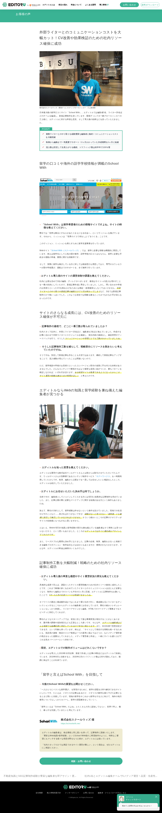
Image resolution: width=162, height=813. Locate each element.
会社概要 (39, 793)
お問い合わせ (129, 5)
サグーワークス (103, 476)
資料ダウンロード (150, 5)
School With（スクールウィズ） (65, 250)
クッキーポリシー (72, 793)
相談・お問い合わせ (81, 761)
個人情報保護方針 (54, 793)
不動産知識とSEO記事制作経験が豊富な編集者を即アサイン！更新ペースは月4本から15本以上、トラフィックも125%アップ (72, 776)
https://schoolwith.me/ (70, 724)
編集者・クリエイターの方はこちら (112, 793)
